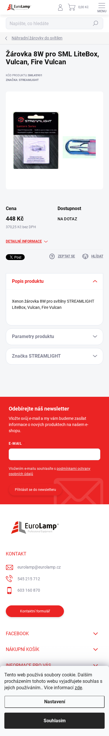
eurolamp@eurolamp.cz (39, 567)
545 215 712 (28, 578)
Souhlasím (55, 720)
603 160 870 (28, 590)
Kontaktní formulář (35, 611)
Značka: (22, 80)
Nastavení (54, 701)
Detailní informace (24, 241)
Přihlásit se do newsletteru (35, 490)
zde (78, 687)
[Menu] (101, 7)
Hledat (95, 23)
